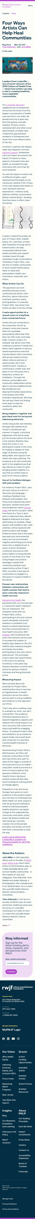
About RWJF (22, 1112)
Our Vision (8, 1051)
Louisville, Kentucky (15, 104)
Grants (23, 1051)
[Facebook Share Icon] (3, 1039)
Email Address (15, 959)
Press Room (24, 1139)
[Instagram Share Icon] (18, 1039)
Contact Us (24, 1150)
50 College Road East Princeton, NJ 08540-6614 (13, 1000)
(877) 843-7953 (8, 1009)
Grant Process (25, 1084)
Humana (6, 634)
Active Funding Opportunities (25, 1059)
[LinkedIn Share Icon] (8, 1039)
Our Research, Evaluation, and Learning (8, 1123)
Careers (22, 1145)
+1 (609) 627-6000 (10, 1015)
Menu (30, 6)
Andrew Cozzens (10, 152)
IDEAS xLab (12, 863)
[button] (6, 925)
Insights (7, 1110)
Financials (23, 1171)
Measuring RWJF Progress (7, 1087)
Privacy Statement (9, 1204)
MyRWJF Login (11, 1029)
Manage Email (7, 1199)
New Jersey (7, 1094)
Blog (4, 1115)
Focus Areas (8, 1078)
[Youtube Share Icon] (13, 1039)
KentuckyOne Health (11, 600)
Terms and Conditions (10, 1209)
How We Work (25, 1126)
